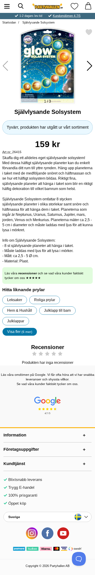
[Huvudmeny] (7, 6)
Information (14, 435)
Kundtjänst (14, 463)
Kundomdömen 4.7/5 (66, 16)
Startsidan (9, 22)
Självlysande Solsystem (38, 22)
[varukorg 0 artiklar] (88, 6)
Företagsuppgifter (21, 449)
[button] (89, 66)
